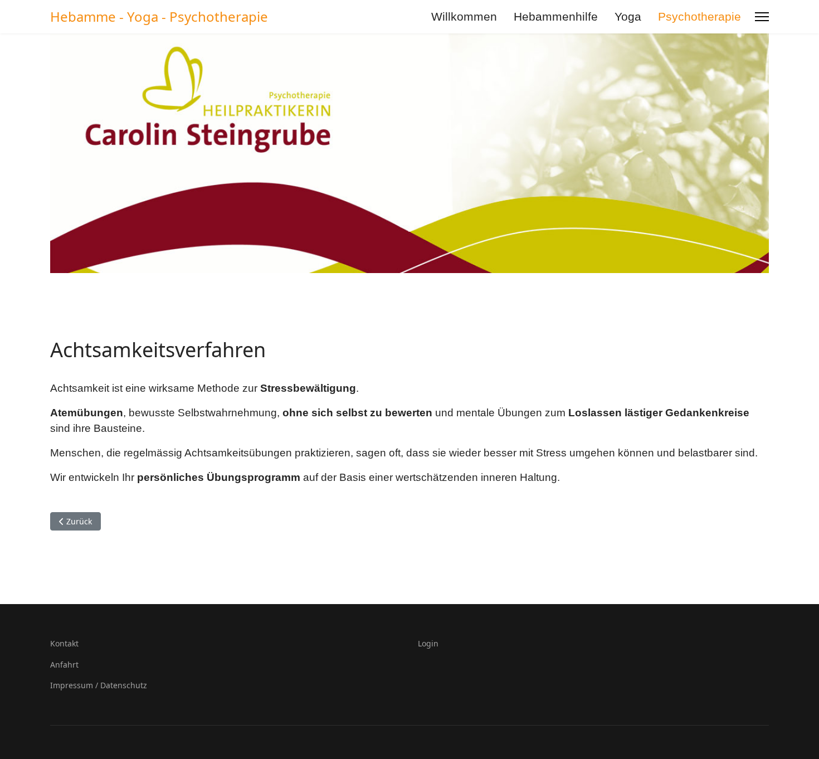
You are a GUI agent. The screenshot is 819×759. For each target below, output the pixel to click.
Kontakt (64, 643)
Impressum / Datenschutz (98, 685)
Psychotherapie (699, 16)
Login (428, 643)
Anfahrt (64, 664)
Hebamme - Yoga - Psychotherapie (159, 16)
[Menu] (762, 16)
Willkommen (464, 16)
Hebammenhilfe (556, 16)
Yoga (628, 16)
